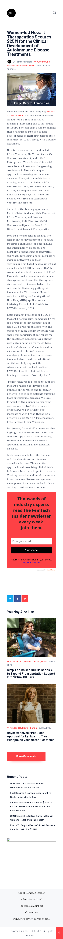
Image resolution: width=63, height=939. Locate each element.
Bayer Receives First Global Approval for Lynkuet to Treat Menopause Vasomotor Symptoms (30, 736)
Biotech (11, 65)
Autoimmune (43, 61)
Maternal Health (32, 661)
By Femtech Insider (23, 61)
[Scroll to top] (59, 933)
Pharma (33, 727)
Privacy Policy (21, 918)
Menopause (15, 727)
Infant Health (16, 661)
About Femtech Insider (31, 892)
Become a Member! (31, 905)
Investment (22, 65)
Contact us (31, 912)
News (31, 65)
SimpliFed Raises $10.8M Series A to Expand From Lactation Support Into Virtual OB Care (31, 673)
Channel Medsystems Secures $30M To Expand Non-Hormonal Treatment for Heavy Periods (31, 806)
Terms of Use (42, 918)
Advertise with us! (31, 899)
